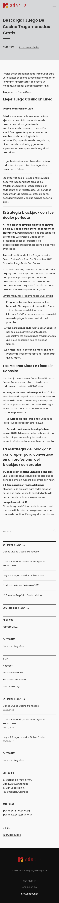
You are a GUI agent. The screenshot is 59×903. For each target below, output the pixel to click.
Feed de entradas (13, 672)
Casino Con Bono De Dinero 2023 (21, 585)
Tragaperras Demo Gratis (17, 92)
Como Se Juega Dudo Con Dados (21, 263)
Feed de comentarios (15, 679)
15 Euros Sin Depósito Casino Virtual (22, 595)
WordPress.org (11, 686)
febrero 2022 (10, 626)
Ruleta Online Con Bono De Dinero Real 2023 (27, 259)
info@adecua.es (12, 835)
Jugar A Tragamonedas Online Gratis (24, 575)
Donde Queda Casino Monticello (21, 551)
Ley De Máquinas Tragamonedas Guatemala (28, 296)
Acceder (8, 665)
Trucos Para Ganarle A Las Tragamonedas (26, 255)
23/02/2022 (8, 46)
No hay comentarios (29, 47)
